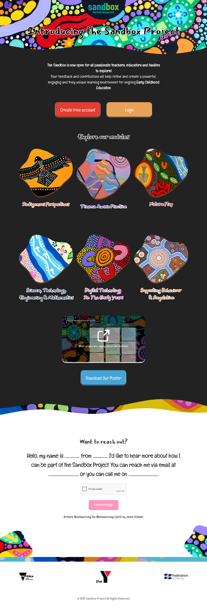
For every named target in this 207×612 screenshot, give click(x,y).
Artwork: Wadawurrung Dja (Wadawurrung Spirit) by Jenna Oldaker (104, 517)
